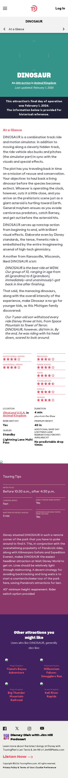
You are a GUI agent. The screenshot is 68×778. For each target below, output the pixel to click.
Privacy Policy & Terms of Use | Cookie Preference (29, 767)
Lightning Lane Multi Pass (18, 441)
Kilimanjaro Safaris (31, 552)
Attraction (23, 83)
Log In (60, 8)
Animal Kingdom (45, 83)
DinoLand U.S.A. (14, 412)
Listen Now (14, 757)
